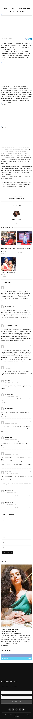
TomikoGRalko (9, 490)
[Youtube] (20, 709)
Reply (31, 286)
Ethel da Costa (4, 38)
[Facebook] (9, 709)
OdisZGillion (8, 367)
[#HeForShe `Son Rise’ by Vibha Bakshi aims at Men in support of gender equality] (8, 238)
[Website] (16, 223)
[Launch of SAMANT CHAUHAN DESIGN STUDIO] (16, 24)
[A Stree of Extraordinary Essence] (8, 263)
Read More (4, 645)
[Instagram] (16, 709)
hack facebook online (11, 325)
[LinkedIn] (23, 709)
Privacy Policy (5, 681)
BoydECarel (8, 453)
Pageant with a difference (16, 198)
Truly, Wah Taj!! (16, 205)
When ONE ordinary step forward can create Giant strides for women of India (24, 248)
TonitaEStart (9, 422)
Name (2, 690)
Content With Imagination (16, 6)
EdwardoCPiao (9, 394)
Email (2, 695)
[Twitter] (13, 709)
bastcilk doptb (9, 287)
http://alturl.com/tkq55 (17, 340)
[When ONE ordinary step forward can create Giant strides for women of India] (24, 238)
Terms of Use (13, 681)
